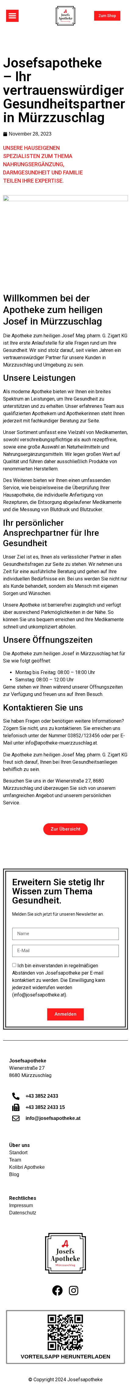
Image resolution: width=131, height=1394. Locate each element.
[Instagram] (73, 1290)
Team (15, 1159)
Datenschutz (22, 1212)
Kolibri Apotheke (27, 1167)
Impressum (21, 1205)
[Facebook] (57, 1290)
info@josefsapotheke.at (53, 1118)
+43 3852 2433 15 (45, 1107)
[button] (12, 16)
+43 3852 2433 (42, 1096)
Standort (18, 1152)
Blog (14, 1174)
